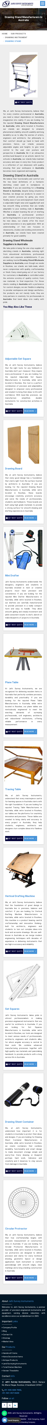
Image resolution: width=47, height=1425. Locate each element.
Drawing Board (13, 468)
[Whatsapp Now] (4, 1413)
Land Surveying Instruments (15, 1364)
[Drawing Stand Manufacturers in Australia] (23, 75)
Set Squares (12, 1008)
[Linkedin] (15, 1405)
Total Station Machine (12, 1367)
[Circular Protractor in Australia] (23, 1202)
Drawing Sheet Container (19, 1121)
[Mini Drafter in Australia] (23, 549)
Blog (5, 1331)
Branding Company (28, 1422)
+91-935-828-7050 (12, 1390)
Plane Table (11, 682)
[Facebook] (4, 1405)
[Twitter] (9, 1405)
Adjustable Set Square (18, 358)
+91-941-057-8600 (10, 1393)
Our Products (18, 34)
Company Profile (10, 1328)
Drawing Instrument (16, 37)
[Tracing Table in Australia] (23, 763)
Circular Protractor (16, 1228)
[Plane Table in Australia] (23, 656)
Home (5, 34)
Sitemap (6, 1338)
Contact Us (7, 1335)
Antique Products (10, 1360)
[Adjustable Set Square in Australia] (23, 332)
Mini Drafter (12, 575)
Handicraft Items (10, 1353)
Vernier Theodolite (11, 1371)
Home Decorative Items (13, 1357)
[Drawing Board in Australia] (23, 442)
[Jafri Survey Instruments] (17, 4)
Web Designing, (33, 1419)
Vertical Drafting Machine (20, 896)
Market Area (8, 1342)
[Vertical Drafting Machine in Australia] (23, 870)
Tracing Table (13, 789)
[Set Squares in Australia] (23, 983)
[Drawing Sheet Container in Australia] (23, 1095)
